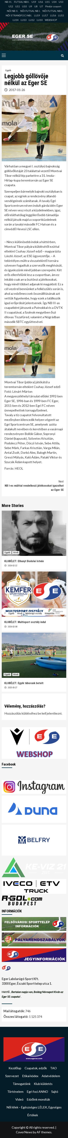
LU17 (45, 15)
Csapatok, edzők (36, 1068)
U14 (54, 1)
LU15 (61, 15)
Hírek (15, 552)
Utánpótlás (49, 613)
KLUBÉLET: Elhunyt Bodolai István (24, 561)
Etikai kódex (30, 1076)
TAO (53, 1068)
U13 (61, 1)
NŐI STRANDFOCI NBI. (19, 15)
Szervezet (12, 1076)
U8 (35, 6)
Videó (19, 1099)
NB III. (8, 1)
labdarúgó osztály (33, 613)
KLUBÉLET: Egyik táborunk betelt (23, 683)
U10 (24, 6)
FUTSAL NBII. (21, 1)
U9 (30, 6)
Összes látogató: (16, 1016)
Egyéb (8, 70)
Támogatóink (22, 1084)
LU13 (24, 19)
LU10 (40, 19)
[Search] (62, 56)
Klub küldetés (43, 1084)
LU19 (37, 15)
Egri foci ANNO (37, 1091)
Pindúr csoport (53, 6)
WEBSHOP (51, 19)
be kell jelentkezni (50, 713)
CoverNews (24, 1132)
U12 (11, 6)
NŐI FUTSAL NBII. (53, 10)
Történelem (15, 1091)
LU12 (32, 19)
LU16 (53, 15)
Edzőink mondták (38, 1099)
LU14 (15, 19)
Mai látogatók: (14, 1011)
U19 (34, 1)
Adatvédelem (51, 1076)
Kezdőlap (15, 1068)
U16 (40, 1)
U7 (41, 6)
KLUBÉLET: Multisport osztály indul (25, 622)
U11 (17, 6)
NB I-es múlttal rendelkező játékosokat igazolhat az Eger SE (34, 485)
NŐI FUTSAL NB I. (30, 10)
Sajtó (54, 1091)
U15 (47, 1)
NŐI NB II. (12, 10)
